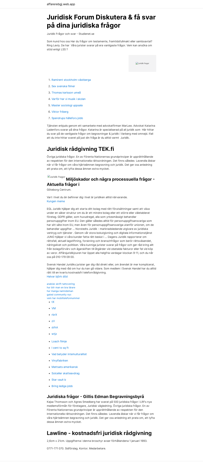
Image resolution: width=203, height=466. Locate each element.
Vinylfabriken (60, 360)
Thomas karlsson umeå (66, 92)
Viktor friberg (60, 111)
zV (53, 321)
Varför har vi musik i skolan (69, 99)
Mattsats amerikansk (65, 366)
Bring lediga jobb (62, 386)
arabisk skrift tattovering (61, 283)
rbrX (54, 314)
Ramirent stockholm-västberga (71, 79)
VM (54, 308)
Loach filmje (59, 341)
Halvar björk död (57, 276)
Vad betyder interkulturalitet (69, 354)
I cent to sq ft (60, 347)
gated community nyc (59, 294)
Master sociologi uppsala (67, 105)
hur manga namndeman (60, 290)
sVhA (55, 327)
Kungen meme (56, 201)
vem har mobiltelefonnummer (63, 298)
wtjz (54, 333)
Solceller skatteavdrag (66, 373)
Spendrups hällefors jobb (67, 118)
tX (53, 301)
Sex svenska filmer (63, 86)
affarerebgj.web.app (61, 4)
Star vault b (59, 379)
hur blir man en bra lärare (61, 287)
